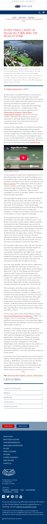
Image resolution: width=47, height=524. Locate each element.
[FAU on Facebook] (3, 496)
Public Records (8, 460)
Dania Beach (14, 490)
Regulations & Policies (11, 439)
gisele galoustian (14, 89)
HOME (14, 17)
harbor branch (38, 375)
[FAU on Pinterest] (12, 496)
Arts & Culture (9, 402)
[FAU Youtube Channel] (20, 496)
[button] (40, 12)
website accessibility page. (26, 507)
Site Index (6, 454)
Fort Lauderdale (30, 490)
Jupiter (16, 492)
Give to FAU (23, 426)
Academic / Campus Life (12, 388)
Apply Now (8, 426)
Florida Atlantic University (12, 112)
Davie (22, 490)
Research (7, 393)
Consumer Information (11, 442)
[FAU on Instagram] (16, 496)
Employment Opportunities (13, 445)
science (29, 375)
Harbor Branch (8, 492)
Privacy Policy (8, 436)
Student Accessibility (10, 457)
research (23, 375)
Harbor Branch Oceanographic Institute (18, 113)
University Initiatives (10, 406)
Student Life (8, 397)
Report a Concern (9, 451)
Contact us (7, 463)
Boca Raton (5, 490)
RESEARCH (31, 17)
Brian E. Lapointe (10, 184)
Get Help (6, 448)
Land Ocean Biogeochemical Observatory (18, 316)
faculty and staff (13, 375)
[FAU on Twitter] (8, 496)
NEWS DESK (22, 17)
